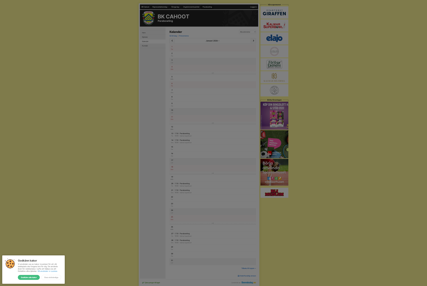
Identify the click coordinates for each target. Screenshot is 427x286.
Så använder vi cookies (47, 271)
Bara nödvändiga (51, 277)
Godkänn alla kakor (29, 277)
